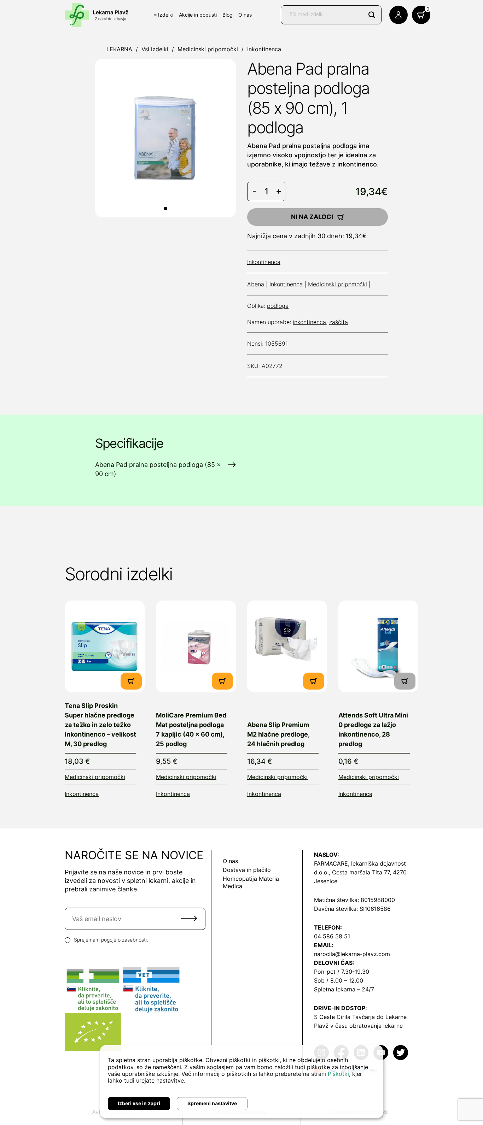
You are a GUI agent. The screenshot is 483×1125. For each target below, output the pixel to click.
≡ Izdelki (163, 15)
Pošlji (189, 918)
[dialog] (241, 1081)
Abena (255, 284)
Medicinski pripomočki (208, 49)
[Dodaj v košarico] (131, 681)
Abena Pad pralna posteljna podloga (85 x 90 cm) (158, 469)
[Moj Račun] (398, 15)
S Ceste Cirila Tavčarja (344, 1016)
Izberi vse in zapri (139, 1103)
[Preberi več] (105, 646)
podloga (278, 305)
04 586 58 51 (332, 936)
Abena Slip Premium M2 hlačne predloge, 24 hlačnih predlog (278, 734)
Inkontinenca (264, 49)
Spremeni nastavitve (212, 1103)
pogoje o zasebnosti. (124, 940)
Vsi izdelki (154, 49)
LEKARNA (119, 49)
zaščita (338, 322)
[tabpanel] (165, 138)
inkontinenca (309, 322)
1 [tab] (165, 208)
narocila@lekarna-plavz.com (352, 953)
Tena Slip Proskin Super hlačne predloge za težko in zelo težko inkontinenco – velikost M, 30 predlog (100, 725)
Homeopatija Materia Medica (251, 882)
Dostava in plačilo (247, 869)
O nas (245, 15)
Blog (227, 15)
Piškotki (338, 1073)
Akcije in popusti (198, 15)
